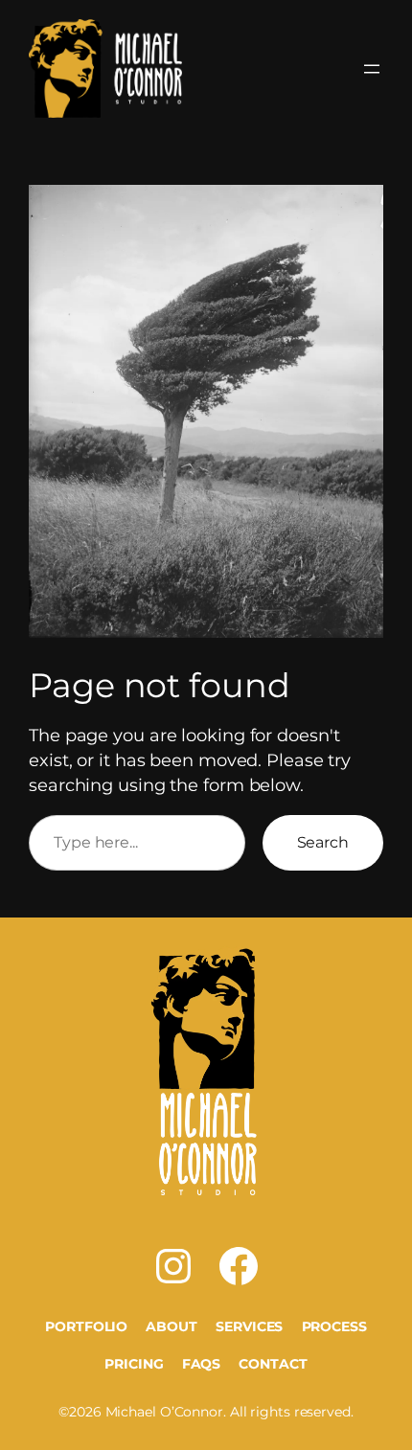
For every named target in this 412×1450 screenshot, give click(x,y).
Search (323, 841)
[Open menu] (371, 68)
